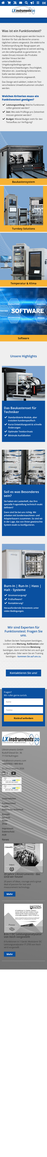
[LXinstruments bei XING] (8, 774)
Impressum (7, 828)
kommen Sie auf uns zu (29, 656)
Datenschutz (8, 831)
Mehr (10, 894)
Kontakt (6, 814)
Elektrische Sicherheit (12, 809)
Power (5, 806)
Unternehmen (9, 798)
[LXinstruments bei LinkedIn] (3, 774)
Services (6, 817)
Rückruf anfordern (23, 718)
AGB (4, 834)
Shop (4, 823)
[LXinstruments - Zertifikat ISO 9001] (12, 783)
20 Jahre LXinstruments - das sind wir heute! (22, 875)
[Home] (23, 13)
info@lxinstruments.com (14, 760)
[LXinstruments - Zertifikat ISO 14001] (12, 791)
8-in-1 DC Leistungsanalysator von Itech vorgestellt (23, 935)
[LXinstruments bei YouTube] (13, 774)
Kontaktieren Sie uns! (23, 673)
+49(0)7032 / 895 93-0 (12, 763)
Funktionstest (9, 803)
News (5, 820)
